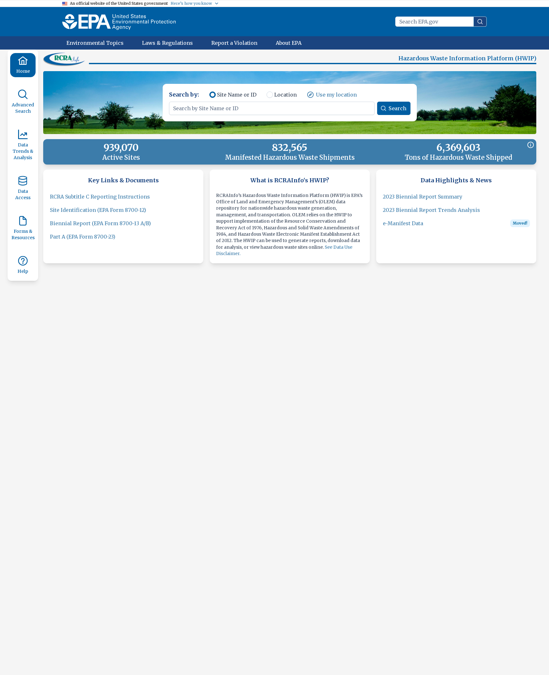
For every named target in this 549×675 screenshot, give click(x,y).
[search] (480, 21)
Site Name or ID (236, 94)
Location (285, 94)
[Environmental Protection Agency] (119, 21)
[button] (64, 59)
